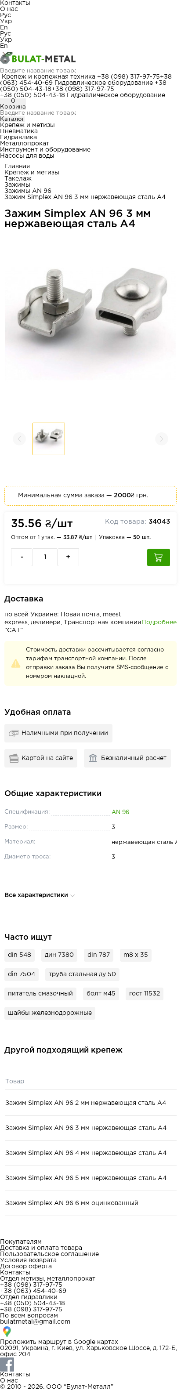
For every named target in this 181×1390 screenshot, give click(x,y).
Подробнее (159, 622)
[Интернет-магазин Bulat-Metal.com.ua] (90, 58)
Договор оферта (26, 1266)
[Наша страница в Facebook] (90, 1364)
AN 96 (120, 812)
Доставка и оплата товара (41, 1248)
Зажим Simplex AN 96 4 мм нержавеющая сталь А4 (86, 1153)
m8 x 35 (135, 955)
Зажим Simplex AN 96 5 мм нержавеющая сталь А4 (86, 1178)
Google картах (95, 1342)
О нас (9, 9)
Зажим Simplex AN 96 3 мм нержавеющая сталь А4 (86, 1128)
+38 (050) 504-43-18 (32, 95)
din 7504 (21, 974)
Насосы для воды (27, 156)
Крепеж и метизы (27, 125)
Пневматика (19, 131)
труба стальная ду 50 (82, 974)
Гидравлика (18, 137)
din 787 (98, 955)
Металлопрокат (24, 143)
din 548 (19, 955)
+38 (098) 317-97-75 (128, 77)
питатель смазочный (40, 993)
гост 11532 (144, 993)
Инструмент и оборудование (45, 149)
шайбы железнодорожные (50, 1013)
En (4, 27)
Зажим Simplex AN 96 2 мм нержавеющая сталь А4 (85, 1103)
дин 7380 (59, 955)
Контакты (15, 3)
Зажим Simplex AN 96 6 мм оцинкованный (71, 1203)
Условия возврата (28, 1260)
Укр (6, 21)
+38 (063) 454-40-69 (33, 1291)
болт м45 (101, 993)
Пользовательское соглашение (49, 1254)
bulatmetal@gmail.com (35, 1322)
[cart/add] (158, 557)
